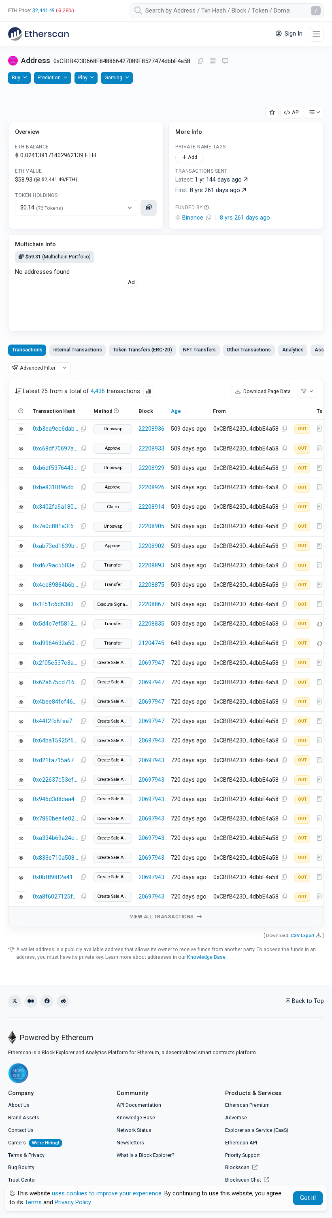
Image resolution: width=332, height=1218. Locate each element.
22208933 (151, 448)
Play (82, 77)
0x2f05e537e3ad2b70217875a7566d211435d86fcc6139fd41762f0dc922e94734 (55, 663)
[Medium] (30, 1001)
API (296, 112)
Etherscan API (241, 1143)
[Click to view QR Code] (213, 61)
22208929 (151, 468)
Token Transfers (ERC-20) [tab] (142, 350)
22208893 (151, 565)
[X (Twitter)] (14, 1001)
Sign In (292, 33)
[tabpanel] (166, 653)
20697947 (151, 663)
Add (192, 157)
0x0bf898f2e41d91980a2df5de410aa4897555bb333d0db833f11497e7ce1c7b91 (55, 877)
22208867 (151, 604)
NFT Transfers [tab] (199, 350)
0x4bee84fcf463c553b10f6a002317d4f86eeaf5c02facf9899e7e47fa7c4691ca (55, 701)
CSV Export (303, 935)
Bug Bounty (21, 1167)
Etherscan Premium (247, 1105)
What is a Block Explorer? (145, 1155)
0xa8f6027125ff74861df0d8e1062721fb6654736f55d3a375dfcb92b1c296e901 (55, 896)
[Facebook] (46, 1001)
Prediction (49, 77)
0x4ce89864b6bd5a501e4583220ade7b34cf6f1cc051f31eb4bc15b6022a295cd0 (55, 585)
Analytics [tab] (293, 350)
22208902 (151, 546)
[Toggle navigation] (316, 34)
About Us (19, 1105)
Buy (16, 77)
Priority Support (242, 1155)
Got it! (308, 1198)
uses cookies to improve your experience (107, 1193)
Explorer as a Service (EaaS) (256, 1130)
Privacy (36, 1155)
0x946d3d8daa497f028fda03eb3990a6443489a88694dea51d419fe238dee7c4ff (55, 799)
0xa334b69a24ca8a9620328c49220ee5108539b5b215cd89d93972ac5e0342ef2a (55, 838)
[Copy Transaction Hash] (83, 429)
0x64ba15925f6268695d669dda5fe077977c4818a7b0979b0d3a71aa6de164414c (55, 740)
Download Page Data (266, 391)
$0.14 (41, 207)
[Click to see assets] (148, 208)
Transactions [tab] (27, 350)
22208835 (151, 623)
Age (176, 411)
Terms (15, 1155)
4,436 (98, 391)
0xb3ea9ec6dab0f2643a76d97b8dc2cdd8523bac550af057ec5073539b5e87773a (55, 428)
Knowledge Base (206, 957)
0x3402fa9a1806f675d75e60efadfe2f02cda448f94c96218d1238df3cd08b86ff (55, 506)
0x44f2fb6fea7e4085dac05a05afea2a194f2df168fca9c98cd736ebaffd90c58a (55, 721)
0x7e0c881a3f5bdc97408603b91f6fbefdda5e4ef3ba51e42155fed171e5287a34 (55, 526)
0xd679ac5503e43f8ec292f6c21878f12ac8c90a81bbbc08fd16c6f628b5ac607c (55, 565)
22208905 (151, 526)
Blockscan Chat (243, 1180)
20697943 (151, 740)
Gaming (113, 77)
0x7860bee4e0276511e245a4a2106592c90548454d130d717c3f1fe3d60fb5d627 (55, 818)
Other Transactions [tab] (249, 350)
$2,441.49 (43, 10)
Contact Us (21, 1130)
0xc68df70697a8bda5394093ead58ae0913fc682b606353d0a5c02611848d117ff (55, 448)
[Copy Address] (200, 61)
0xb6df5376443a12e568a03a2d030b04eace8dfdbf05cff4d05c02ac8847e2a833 (55, 468)
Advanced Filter (37, 368)
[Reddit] (63, 1001)
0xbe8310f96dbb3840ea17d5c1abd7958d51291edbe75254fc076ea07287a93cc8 (55, 487)
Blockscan (238, 1167)
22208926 (151, 487)
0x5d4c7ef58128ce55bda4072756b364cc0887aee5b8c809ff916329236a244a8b (55, 623)
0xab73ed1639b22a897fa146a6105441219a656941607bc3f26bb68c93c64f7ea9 (55, 546)
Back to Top (308, 1001)
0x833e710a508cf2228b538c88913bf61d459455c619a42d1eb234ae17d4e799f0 (55, 857)
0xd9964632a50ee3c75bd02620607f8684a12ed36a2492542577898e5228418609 (55, 643)
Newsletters (130, 1143)
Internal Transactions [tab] (77, 350)
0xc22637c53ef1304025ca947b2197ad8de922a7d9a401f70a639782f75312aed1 (55, 779)
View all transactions (162, 917)
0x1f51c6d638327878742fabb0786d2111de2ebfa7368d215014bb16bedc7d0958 (55, 604)
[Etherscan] (38, 34)
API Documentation (139, 1105)
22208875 (151, 585)
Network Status (134, 1130)
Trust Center (22, 1180)
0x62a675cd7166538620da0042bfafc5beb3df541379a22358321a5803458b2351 (55, 682)
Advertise (236, 1117)
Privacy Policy (73, 1202)
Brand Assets (23, 1117)
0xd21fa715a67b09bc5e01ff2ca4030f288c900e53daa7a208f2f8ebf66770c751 (55, 760)
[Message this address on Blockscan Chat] (225, 61)
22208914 (151, 506)
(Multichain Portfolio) (58, 257)
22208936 (151, 428)
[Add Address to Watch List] (272, 112)
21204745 (151, 643)
